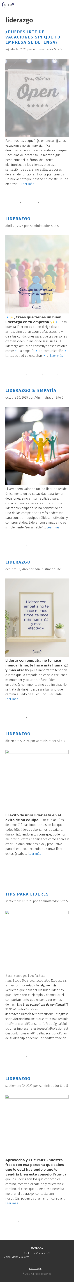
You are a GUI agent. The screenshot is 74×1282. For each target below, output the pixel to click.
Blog (13, 367)
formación (35, 373)
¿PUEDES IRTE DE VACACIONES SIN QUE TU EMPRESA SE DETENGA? (33, 37)
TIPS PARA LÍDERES (27, 894)
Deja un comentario (24, 877)
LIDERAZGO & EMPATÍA (30, 390)
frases (14, 1221)
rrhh (57, 201)
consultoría (30, 201)
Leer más (27, 184)
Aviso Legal (35, 1268)
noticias (15, 196)
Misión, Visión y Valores (16, 1256)
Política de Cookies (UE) (37, 1253)
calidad (15, 201)
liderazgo (46, 201)
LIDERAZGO (18, 218)
